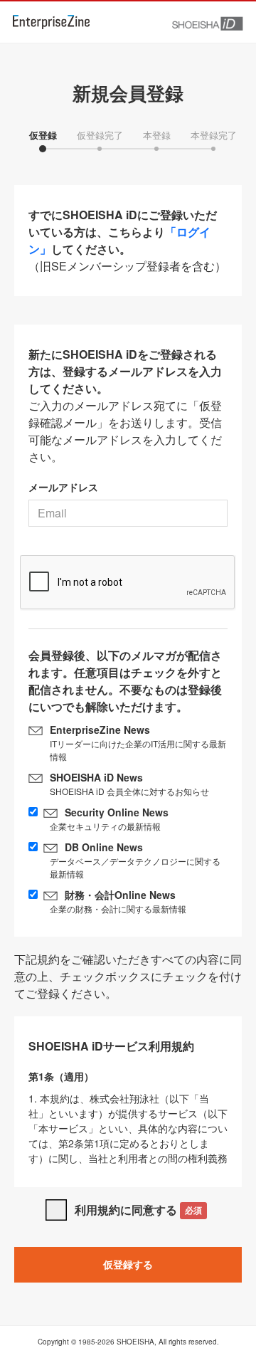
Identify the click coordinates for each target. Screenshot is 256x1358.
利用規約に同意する (138, 1209)
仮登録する (128, 1264)
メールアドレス (63, 487)
